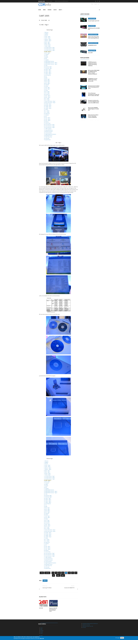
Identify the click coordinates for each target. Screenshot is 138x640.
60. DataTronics (47, 113)
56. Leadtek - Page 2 (47, 108)
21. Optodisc (46, 59)
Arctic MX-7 (90, 52)
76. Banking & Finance (48, 135)
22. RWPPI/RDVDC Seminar (49, 61)
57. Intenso (46, 109)
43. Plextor (46, 90)
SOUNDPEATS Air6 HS (92, 45)
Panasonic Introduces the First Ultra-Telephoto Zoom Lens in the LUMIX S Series (93, 101)
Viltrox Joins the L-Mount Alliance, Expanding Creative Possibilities (93, 116)
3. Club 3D (46, 35)
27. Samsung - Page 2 (48, 68)
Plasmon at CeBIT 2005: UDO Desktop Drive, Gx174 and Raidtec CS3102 (53, 610)
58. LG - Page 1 (47, 110)
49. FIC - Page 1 (47, 98)
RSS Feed (84, 627)
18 (75, 572)
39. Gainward (46, 84)
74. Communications (48, 132)
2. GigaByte (46, 33)
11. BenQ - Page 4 (47, 46)
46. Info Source (47, 94)
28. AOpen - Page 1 (47, 69)
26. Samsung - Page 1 (48, 66)
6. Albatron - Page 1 (47, 39)
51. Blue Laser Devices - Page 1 (49, 101)
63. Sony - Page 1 (47, 117)
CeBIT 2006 (41, 608)
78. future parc (46, 138)
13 (59, 572)
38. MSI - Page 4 (47, 83)
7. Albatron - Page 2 (47, 40)
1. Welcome (46, 32)
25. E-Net (45, 65)
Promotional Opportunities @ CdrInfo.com (90, 623)
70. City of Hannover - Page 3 (49, 127)
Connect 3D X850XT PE (69, 587)
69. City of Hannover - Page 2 (49, 125)
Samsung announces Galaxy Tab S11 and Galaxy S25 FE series (93, 87)
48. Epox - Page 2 (47, 97)
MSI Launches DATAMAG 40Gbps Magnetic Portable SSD (93, 109)
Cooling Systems (92, 18)
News (44, 9)
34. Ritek (45, 77)
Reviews (49, 9)
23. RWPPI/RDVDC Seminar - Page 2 (50, 62)
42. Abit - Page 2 (47, 88)
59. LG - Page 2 (47, 112)
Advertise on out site (86, 624)
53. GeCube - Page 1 (47, 103)
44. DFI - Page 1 (47, 91)
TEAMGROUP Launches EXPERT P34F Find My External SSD (92, 80)
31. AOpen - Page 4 (47, 73)
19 (53, 575)
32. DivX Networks (47, 75)
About (60, 9)
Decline (122, 637)
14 (62, 572)
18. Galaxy (46, 55)
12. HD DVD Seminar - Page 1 (49, 47)
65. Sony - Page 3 (47, 120)
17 (72, 572)
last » (63, 575)
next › (58, 575)
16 (69, 572)
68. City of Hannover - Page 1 (49, 124)
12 (56, 572)
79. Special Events (47, 139)
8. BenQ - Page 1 (47, 42)
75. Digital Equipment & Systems (50, 134)
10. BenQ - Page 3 (47, 44)
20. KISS (45, 58)
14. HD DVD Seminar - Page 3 (49, 50)
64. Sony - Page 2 (47, 119)
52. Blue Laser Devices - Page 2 (49, 102)
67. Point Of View (47, 123)
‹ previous (47, 572)
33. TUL (45, 76)
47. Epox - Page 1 (47, 95)
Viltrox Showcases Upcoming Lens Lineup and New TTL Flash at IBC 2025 (93, 94)
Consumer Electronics (93, 34)
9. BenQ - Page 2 (47, 43)
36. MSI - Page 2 (47, 80)
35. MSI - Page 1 (47, 79)
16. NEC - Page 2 (47, 53)
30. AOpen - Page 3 (47, 72)
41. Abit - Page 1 (47, 87)
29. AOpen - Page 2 (47, 70)
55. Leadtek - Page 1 (47, 106)
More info (42, 638)
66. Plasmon (46, 121)
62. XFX (45, 116)
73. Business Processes (48, 131)
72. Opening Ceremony (48, 130)
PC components (92, 25)
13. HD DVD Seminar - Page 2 (49, 48)
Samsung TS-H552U (47, 587)
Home (39, 9)
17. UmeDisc (46, 54)
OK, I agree (117, 637)
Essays (55, 9)
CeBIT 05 (45, 580)
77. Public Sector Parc (48, 136)
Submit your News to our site (87, 626)
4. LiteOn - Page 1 (47, 36)
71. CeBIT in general (47, 128)
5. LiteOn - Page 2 (47, 37)
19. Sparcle (46, 57)
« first (42, 572)
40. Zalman (46, 86)
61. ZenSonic (46, 114)
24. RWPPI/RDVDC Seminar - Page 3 (50, 64)
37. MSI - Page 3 (47, 81)
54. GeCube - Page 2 (47, 105)
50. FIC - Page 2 (47, 99)
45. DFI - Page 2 (47, 92)
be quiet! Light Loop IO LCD (93, 20)
